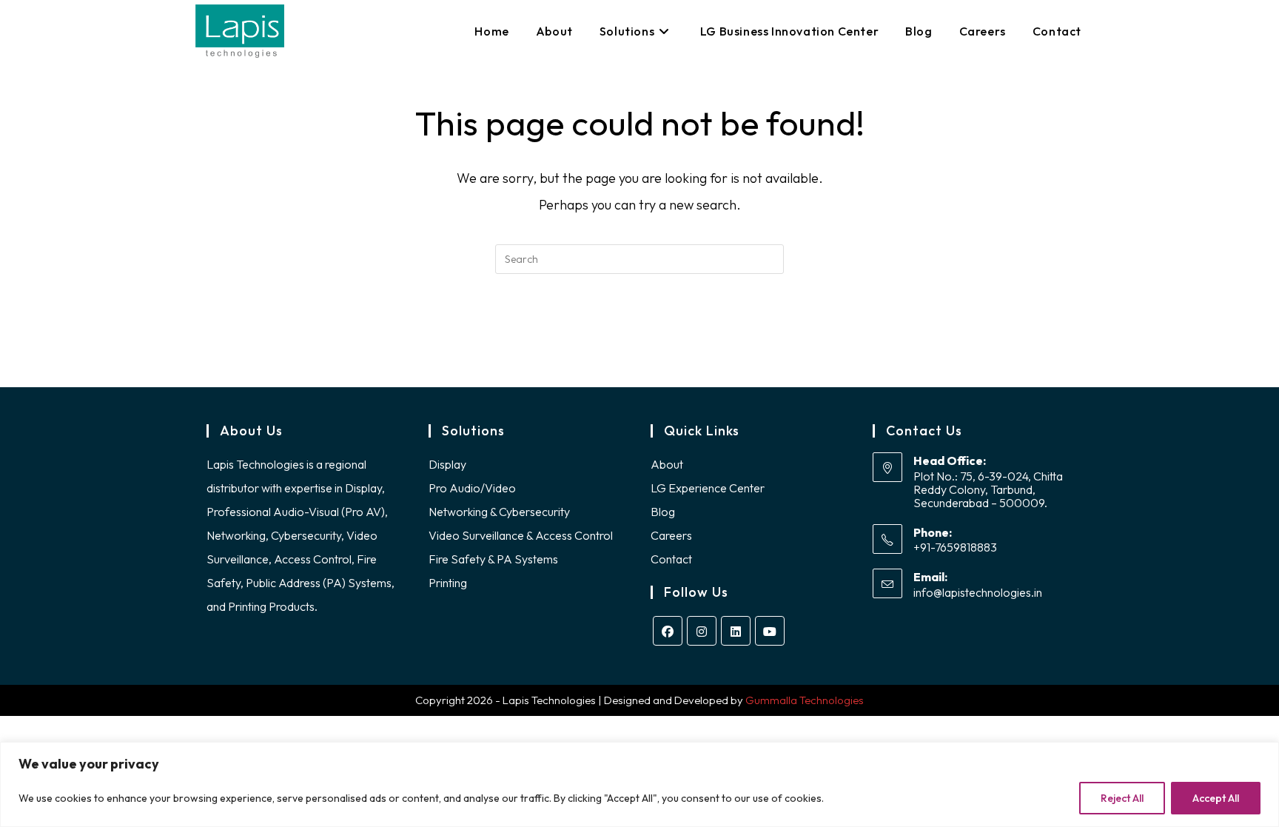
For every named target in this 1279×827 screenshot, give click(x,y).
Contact (671, 559)
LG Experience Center (708, 488)
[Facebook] (667, 631)
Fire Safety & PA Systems (493, 559)
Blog (663, 511)
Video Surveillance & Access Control (521, 535)
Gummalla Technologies (804, 700)
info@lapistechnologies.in (977, 592)
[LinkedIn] (736, 631)
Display (447, 464)
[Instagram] (701, 631)
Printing (448, 582)
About (667, 464)
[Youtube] (770, 631)
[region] (639, 784)
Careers (671, 535)
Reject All (1122, 798)
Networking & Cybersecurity (499, 511)
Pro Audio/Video (472, 488)
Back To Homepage (639, 334)
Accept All (1215, 798)
